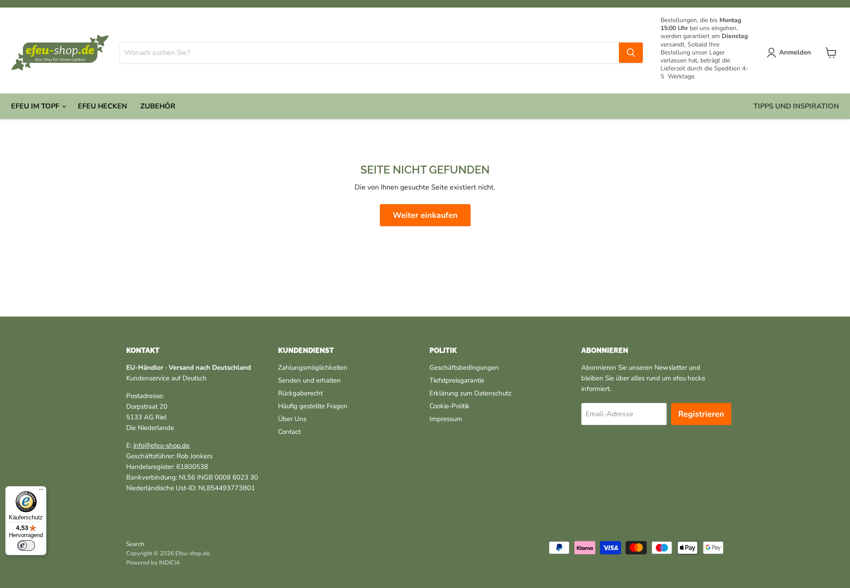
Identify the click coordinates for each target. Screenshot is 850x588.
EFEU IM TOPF (36, 106)
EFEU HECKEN (102, 106)
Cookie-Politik (449, 406)
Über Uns (292, 418)
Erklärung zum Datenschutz (470, 393)
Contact (289, 431)
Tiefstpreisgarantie (456, 380)
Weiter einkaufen (425, 215)
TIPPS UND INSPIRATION (796, 106)
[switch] (26, 545)
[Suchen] (631, 53)
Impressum (445, 418)
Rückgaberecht (300, 393)
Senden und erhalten (309, 380)
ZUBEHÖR (157, 106)
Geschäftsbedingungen (464, 367)
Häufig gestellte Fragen (313, 406)
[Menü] (41, 491)
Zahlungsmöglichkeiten (313, 367)
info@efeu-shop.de (161, 445)
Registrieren (701, 414)
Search (135, 544)
